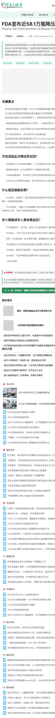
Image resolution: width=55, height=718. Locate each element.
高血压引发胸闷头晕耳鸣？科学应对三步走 (23, 370)
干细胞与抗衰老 (27, 15)
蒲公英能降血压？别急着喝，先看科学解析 (23, 375)
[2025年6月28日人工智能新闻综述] (10, 393)
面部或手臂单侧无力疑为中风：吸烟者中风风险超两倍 (28, 335)
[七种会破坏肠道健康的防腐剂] (9, 325)
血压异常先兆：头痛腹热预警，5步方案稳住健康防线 (28, 355)
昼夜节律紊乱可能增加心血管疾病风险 (21, 340)
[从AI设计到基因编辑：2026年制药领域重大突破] (10, 404)
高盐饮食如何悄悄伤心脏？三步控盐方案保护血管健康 (28, 365)
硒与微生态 (43, 15)
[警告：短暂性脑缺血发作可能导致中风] (9, 311)
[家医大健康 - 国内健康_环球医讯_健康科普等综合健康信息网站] (11, 5)
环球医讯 (8, 36)
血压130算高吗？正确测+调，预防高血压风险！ (26, 360)
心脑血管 (19, 36)
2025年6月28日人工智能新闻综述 (34, 392)
